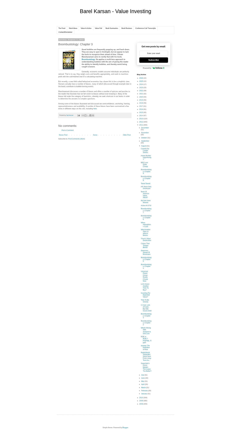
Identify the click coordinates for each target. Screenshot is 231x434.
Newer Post (63, 135)
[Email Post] (78, 115)
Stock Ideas (73, 28)
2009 (141, 401)
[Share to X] (88, 115)
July (143, 375)
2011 (141, 125)
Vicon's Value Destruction (146, 239)
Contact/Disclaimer (65, 32)
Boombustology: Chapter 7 (146, 210)
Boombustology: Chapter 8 (146, 178)
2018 (141, 103)
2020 (141, 97)
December (145, 128)
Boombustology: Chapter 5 (146, 259)
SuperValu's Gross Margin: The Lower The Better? (146, 367)
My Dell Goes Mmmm (146, 201)
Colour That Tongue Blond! (145, 245)
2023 (141, 88)
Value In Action (86, 28)
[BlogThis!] (85, 115)
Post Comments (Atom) (76, 139)
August (144, 146)
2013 (141, 119)
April (143, 384)
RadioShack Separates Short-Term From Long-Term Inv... (146, 356)
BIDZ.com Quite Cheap (144, 164)
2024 (141, 84)
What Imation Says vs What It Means (145, 232)
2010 (141, 398)
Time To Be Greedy (145, 301)
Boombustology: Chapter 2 (146, 323)
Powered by (147, 68)
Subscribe (153, 60)
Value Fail (98, 28)
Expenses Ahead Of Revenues (145, 252)
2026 (141, 78)
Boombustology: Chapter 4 (146, 266)
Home (95, 135)
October (144, 138)
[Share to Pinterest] (93, 115)
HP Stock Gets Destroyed (146, 187)
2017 (141, 106)
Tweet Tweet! (145, 183)
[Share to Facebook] (90, 115)
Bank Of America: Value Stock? (145, 194)
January (144, 394)
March (143, 387)
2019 (141, 100)
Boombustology (88, 59)
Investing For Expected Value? (145, 295)
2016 (141, 109)
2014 (141, 116)
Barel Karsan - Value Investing (115, 11)
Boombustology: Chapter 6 (146, 218)
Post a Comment (68, 130)
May (143, 381)
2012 (141, 122)
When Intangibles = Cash (146, 224)
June (143, 378)
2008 (141, 404)
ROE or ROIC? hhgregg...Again (146, 339)
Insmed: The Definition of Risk (145, 347)
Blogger (125, 428)
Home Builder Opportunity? (146, 157)
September (145, 141)
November (145, 133)
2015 (141, 112)
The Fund (61, 28)
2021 (141, 94)
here (95, 109)
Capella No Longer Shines (145, 151)
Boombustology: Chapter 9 (146, 171)
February (144, 391)
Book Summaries (112, 28)
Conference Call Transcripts (145, 28)
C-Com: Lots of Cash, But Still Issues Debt (146, 308)
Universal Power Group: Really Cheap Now (144, 276)
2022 (141, 91)
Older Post (127, 135)
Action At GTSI (146, 206)
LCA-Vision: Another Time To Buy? (145, 287)
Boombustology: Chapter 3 (146, 316)
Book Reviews (127, 28)
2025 (141, 81)
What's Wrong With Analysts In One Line (146, 331)
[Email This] (83, 115)
